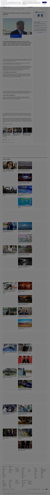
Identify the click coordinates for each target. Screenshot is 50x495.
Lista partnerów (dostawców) (24, 4)
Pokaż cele (44, 4)
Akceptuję (44, 2)
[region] (25, 3)
